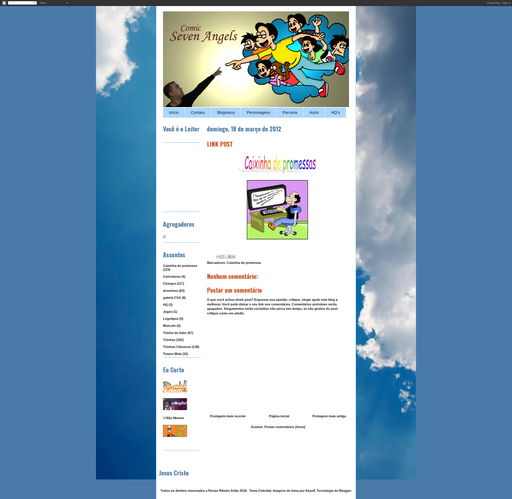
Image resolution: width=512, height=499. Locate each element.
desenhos (170, 290)
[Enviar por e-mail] (218, 257)
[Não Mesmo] (173, 418)
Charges (169, 283)
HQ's (335, 112)
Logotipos (171, 318)
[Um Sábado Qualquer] (175, 391)
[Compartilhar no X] (226, 257)
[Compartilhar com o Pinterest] (234, 257)
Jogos (168, 311)
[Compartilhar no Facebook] (230, 257)
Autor (314, 112)
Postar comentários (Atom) (284, 427)
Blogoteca (226, 112)
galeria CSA (172, 297)
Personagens (258, 112)
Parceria (289, 112)
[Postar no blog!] (222, 257)
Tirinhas (169, 340)
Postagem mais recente (228, 416)
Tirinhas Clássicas (177, 347)
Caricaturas (172, 276)
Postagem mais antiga (329, 416)
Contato (198, 112)
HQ (165, 304)
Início (174, 112)
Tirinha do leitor (175, 333)
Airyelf (310, 490)
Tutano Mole (172, 354)
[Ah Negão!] (175, 409)
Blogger (345, 490)
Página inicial (279, 416)
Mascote (169, 325)
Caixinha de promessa (244, 262)
